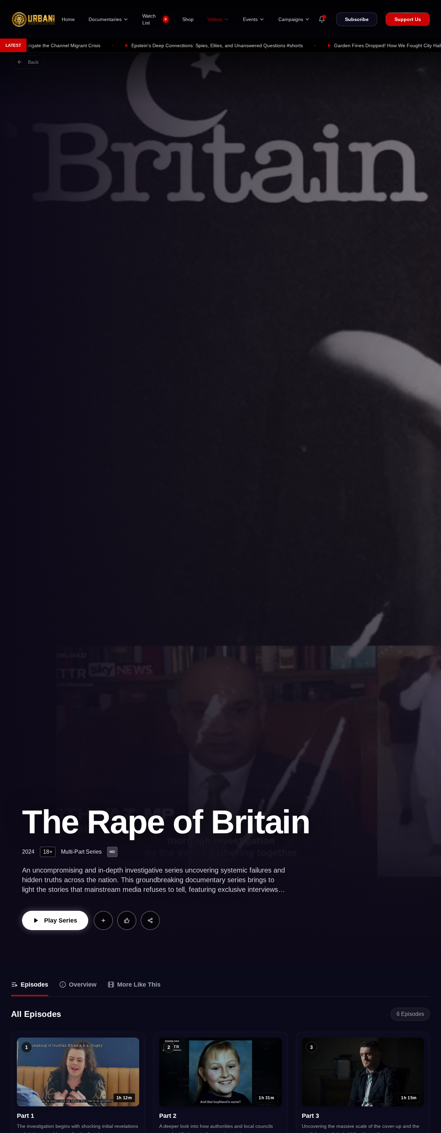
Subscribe (357, 19)
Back (33, 62)
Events (250, 19)
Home (68, 19)
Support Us (407, 19)
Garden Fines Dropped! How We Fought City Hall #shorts (314, 45)
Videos (214, 19)
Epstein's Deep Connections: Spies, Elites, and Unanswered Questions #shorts (134, 45)
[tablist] (220, 985)
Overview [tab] (82, 984)
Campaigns (290, 19)
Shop (188, 19)
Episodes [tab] (34, 984)
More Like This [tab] (139, 984)
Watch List (154, 19)
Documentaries (105, 19)
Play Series (60, 920)
